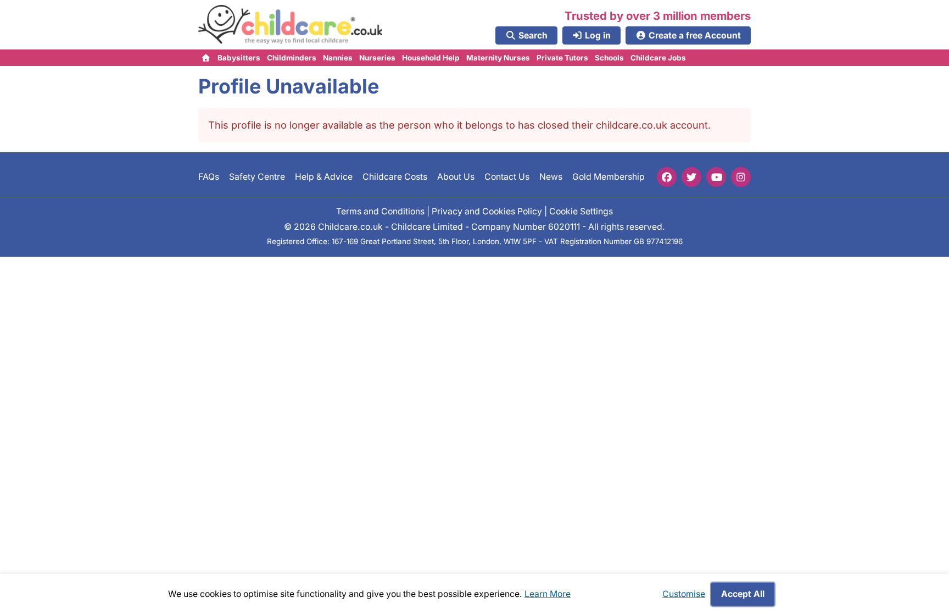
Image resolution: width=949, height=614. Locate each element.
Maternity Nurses (498, 57)
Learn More (547, 594)
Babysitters (238, 57)
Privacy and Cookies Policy (487, 211)
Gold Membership (608, 177)
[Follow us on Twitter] (691, 177)
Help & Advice (324, 177)
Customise (683, 594)
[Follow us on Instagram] (741, 177)
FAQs (208, 177)
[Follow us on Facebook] (667, 177)
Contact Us (506, 177)
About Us (455, 177)
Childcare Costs (394, 177)
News (550, 177)
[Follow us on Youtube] (716, 177)
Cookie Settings (581, 211)
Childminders (291, 57)
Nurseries (377, 57)
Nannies (338, 57)
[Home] (206, 57)
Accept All (742, 594)
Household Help (431, 57)
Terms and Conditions (380, 211)
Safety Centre (257, 177)
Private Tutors (562, 57)
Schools (609, 57)
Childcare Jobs (658, 57)
